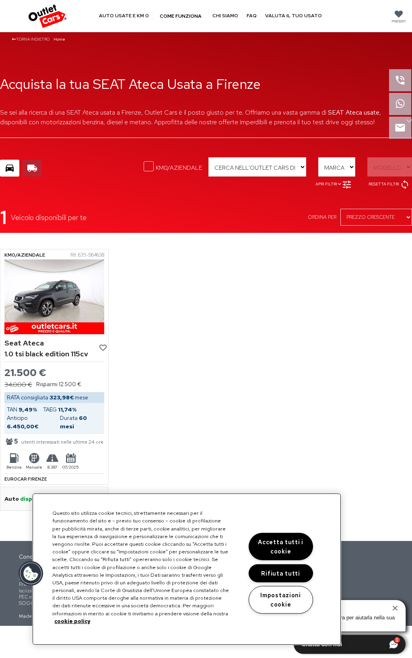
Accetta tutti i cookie (280, 546)
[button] (31, 573)
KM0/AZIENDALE (179, 168)
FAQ (252, 16)
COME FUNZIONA (181, 16)
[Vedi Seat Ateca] (54, 296)
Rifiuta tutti (280, 573)
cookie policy (72, 621)
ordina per (322, 217)
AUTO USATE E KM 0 (124, 16)
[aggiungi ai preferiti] (103, 348)
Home (59, 39)
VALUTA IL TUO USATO (293, 16)
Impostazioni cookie (280, 599)
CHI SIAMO (225, 16)
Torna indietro (32, 39)
